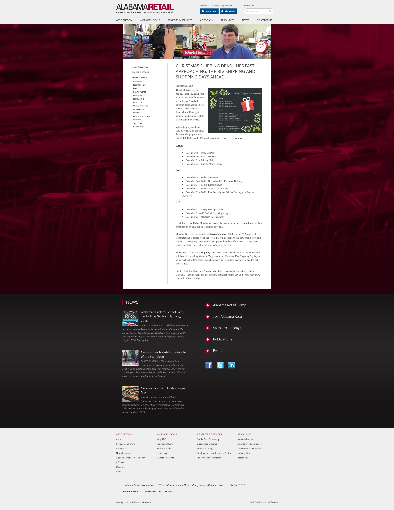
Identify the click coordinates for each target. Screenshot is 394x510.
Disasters (137, 81)
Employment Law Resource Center (214, 453)
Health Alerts (139, 92)
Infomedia (273, 502)
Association (124, 20)
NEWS (132, 302)
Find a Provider (164, 448)
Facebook (209, 365)
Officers (120, 462)
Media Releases (140, 66)
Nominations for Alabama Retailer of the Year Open (164, 354)
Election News (140, 85)
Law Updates (139, 95)
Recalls (136, 112)
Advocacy (206, 20)
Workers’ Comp (150, 20)
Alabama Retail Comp (229, 305)
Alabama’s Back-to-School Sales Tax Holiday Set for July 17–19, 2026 (162, 316)
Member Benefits (140, 105)
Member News (139, 109)
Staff (118, 471)
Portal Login (211, 11)
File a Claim (230, 11)
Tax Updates (138, 123)
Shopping (137, 119)
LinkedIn (231, 365)
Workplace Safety (141, 126)
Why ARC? (162, 439)
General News (139, 77)
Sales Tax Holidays (227, 327)
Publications (222, 339)
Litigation (138, 102)
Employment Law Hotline (249, 448)
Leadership (162, 453)
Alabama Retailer (141, 72)
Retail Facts (242, 457)
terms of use (153, 491)
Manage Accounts (165, 457)
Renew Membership (126, 443)
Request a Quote (165, 443)
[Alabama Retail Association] (145, 8)
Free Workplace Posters (209, 457)
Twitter (220, 365)
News (245, 20)
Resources (228, 20)
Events (136, 88)
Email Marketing (204, 448)
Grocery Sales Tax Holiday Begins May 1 (163, 390)
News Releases (123, 453)
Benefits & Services (179, 20)
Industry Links (244, 453)
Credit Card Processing (208, 439)
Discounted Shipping (207, 443)
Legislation (138, 99)
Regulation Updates (142, 116)
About (119, 439)
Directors (120, 466)
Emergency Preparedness (249, 443)
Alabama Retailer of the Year (130, 457)
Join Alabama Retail (228, 316)
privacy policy (132, 491)
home (168, 491)
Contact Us (264, 20)
